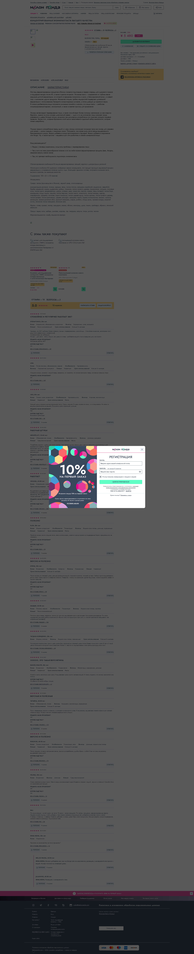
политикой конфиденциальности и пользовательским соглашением (122, 487)
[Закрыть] (142, 449)
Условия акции (73, 503)
